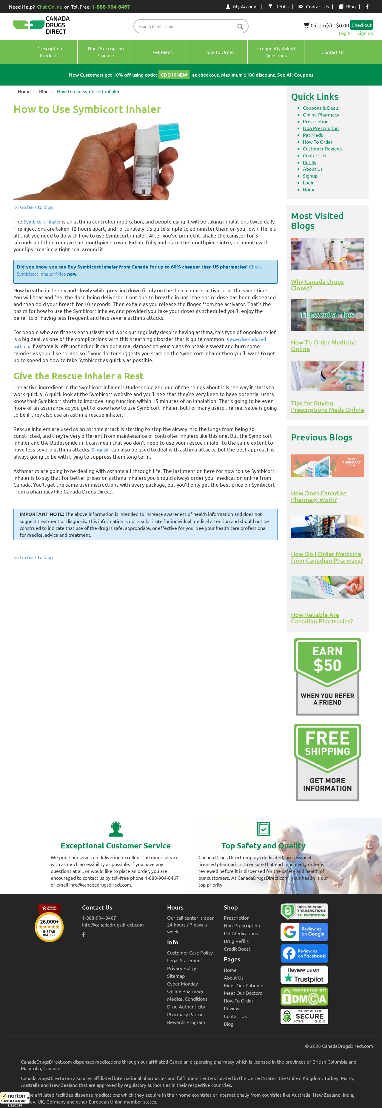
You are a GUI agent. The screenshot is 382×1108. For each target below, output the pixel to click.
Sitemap (176, 976)
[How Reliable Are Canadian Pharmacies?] (327, 587)
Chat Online (49, 7)
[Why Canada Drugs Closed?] (327, 254)
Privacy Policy (181, 968)
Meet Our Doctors (243, 993)
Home (24, 91)
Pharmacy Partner (186, 1014)
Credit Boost (237, 949)
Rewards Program (186, 1022)
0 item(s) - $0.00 (329, 25)
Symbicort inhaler (42, 221)
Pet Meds (313, 135)
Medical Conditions (187, 999)
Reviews (232, 1008)
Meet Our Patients (243, 985)
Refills (282, 6)
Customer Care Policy (190, 952)
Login (344, 33)
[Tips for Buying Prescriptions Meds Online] (327, 376)
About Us (313, 169)
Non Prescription (321, 128)
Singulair (101, 449)
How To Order (317, 142)
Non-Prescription (242, 925)
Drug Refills (236, 941)
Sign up (365, 33)
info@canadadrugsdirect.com (113, 924)
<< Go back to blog (33, 207)
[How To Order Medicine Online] (327, 315)
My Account (245, 6)
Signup (310, 176)
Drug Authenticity (186, 1006)
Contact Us (317, 6)
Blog (351, 6)
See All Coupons (295, 74)
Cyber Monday (182, 983)
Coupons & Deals (321, 108)
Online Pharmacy (321, 114)
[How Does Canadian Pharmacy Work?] (327, 466)
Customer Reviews (323, 148)
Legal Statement (184, 960)
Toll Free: (100, 6)
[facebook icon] (367, 6)
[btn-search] (240, 27)
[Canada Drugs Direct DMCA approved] (304, 998)
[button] (15, 1100)
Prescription (316, 121)
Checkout (362, 25)
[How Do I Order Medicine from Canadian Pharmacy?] (327, 526)
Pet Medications (241, 933)
